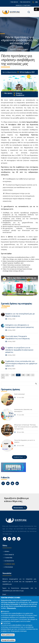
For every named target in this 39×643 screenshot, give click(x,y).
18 (23, 375)
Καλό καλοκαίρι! (19, 394)
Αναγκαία (6, 611)
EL (33, 2)
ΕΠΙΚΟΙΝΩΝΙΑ (8, 567)
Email (4, 594)
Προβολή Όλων (18, 457)
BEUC (35, 239)
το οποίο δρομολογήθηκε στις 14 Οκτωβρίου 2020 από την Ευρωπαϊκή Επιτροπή (19, 124)
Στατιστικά (6, 623)
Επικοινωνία (18, 507)
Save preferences (8, 635)
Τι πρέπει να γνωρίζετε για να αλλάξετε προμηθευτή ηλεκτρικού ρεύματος (19, 350)
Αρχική (12, 49)
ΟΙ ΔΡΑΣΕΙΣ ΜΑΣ (22, 49)
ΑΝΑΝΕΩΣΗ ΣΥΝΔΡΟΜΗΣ (23, 5)
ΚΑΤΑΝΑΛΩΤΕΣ (9, 561)
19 (28, 375)
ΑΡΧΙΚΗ (6, 551)
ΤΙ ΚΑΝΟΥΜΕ (8, 557)
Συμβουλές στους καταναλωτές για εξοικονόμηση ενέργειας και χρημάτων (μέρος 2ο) (21, 363)
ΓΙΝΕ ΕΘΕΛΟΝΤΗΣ (25, 2)
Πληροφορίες (11, 608)
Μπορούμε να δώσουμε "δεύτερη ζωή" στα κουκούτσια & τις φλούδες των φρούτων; (26, 427)
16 (13, 375)
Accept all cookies (8, 640)
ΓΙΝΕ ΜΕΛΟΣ (14, 2)
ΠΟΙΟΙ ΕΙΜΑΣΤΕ (9, 554)
